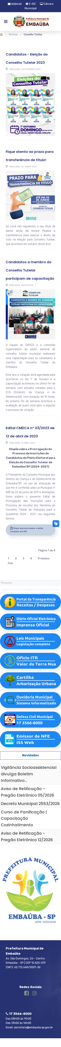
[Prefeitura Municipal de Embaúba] (30, 22)
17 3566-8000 (20, 1014)
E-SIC (32, 3)
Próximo (43, 558)
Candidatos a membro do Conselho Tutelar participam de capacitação (30, 270)
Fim (10, 563)
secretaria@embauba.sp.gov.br (33, 1027)
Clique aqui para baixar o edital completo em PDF (26, 530)
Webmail (16, 3)
